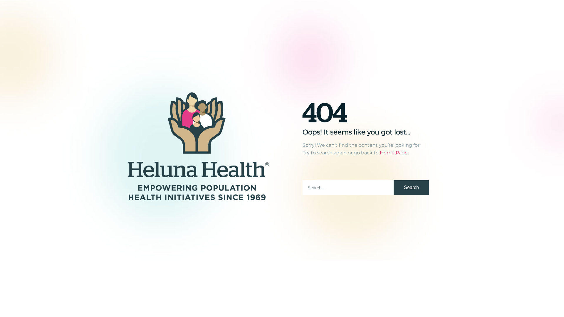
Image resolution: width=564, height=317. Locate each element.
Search (411, 187)
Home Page (394, 153)
